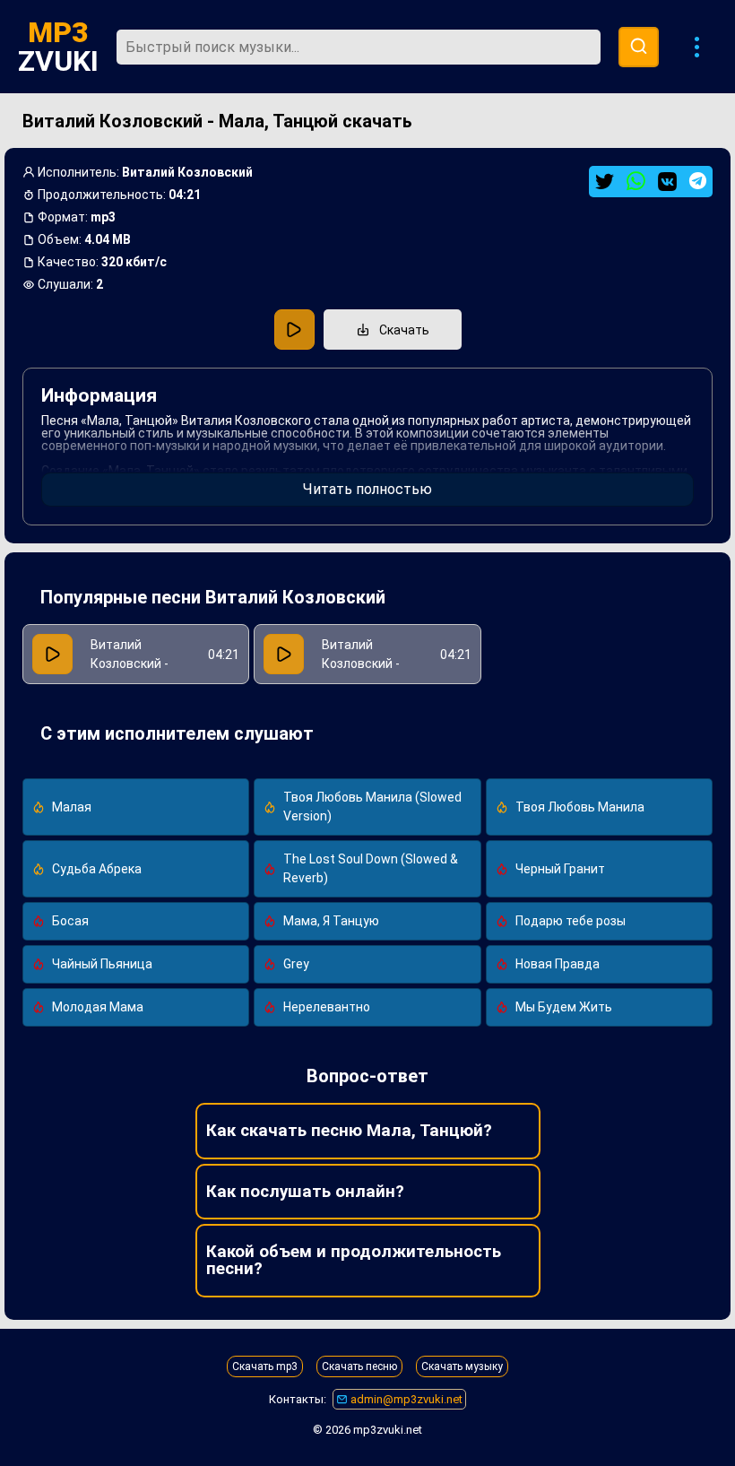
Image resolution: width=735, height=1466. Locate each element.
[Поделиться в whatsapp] (636, 181)
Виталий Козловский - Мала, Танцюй (364, 664)
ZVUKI (58, 46)
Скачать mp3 (265, 1366)
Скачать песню (359, 1366)
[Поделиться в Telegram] (697, 180)
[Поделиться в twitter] (604, 181)
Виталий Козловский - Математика (130, 664)
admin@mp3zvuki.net (405, 1399)
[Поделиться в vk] (667, 181)
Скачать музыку (462, 1366)
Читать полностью (367, 489)
